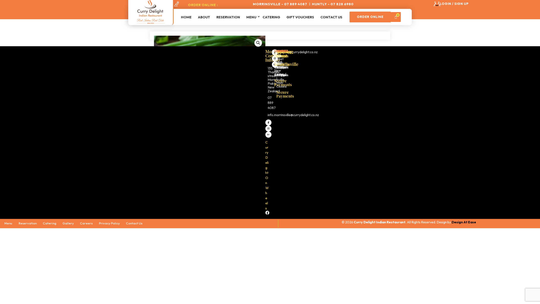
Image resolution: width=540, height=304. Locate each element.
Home (186, 17)
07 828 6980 (278, 57)
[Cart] (396, 17)
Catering (271, 17)
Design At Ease (464, 222)
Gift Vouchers (300, 17)
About (204, 17)
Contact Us (331, 17)
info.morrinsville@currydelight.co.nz (293, 115)
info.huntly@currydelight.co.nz (296, 52)
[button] (258, 43)
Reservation (228, 17)
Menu (251, 17)
